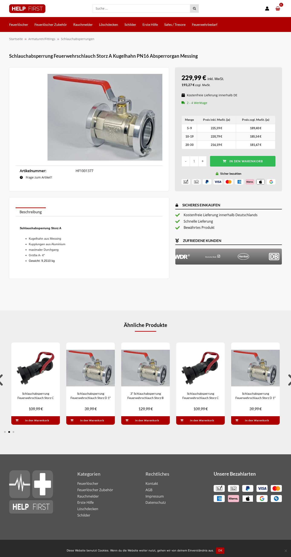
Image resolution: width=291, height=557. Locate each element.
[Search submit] (194, 8)
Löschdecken (87, 509)
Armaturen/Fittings (41, 39)
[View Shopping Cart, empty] (278, 8)
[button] (5, 432)
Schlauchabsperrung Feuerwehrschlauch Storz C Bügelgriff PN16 (35, 398)
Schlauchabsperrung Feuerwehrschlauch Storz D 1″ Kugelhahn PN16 (91, 398)
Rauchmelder (88, 496)
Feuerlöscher (87, 483)
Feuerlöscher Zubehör (95, 490)
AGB (149, 490)
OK (220, 550)
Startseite (16, 39)
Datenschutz (156, 502)
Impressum (155, 496)
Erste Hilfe (85, 502)
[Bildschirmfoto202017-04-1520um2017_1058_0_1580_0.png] (105, 117)
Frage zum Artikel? (38, 177)
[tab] (31, 211)
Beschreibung (31, 212)
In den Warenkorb (246, 161)
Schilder (83, 515)
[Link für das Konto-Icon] (267, 8)
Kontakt (152, 483)
